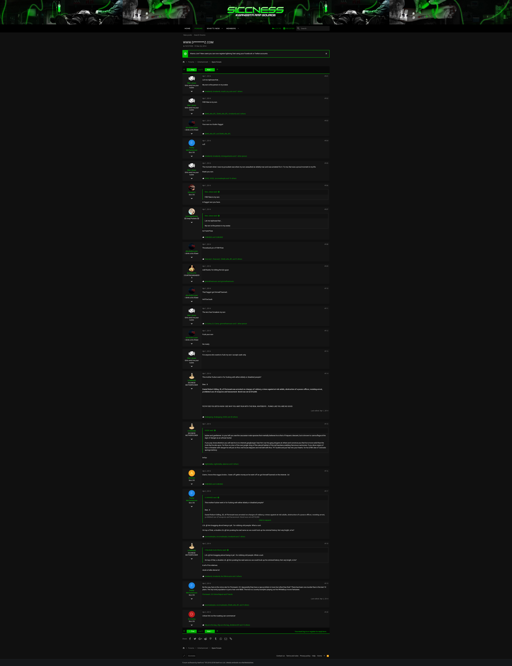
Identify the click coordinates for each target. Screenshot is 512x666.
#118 (326, 544)
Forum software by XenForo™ (203, 663)
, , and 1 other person (226, 156)
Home (319, 656)
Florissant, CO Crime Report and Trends (217, 594)
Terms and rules (292, 656)
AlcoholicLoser (192, 128)
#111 (326, 308)
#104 (326, 141)
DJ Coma (191, 619)
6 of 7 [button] (201, 70)
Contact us (280, 656)
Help (314, 656)
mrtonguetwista (191, 216)
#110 (326, 288)
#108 (326, 244)
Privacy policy (305, 656)
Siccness (191, 656)
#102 (326, 98)
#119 (326, 583)
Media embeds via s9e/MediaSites (240, 663)
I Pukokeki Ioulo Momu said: (215, 550)
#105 (326, 163)
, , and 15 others (220, 178)
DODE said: (209, 430)
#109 (326, 266)
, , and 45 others (221, 417)
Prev (192, 70)
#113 (326, 351)
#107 (326, 209)
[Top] (324, 656)
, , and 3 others (225, 114)
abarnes (191, 478)
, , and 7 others (223, 91)
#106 (326, 185)
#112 (326, 331)
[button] (222, 28)
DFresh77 (191, 192)
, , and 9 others (223, 259)
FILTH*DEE (189, 46)
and (218, 134)
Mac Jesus (191, 83)
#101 (326, 76)
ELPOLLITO (191, 273)
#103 (326, 121)
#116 (326, 471)
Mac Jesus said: (211, 192)
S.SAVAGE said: (211, 497)
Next (209, 70)
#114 (326, 373)
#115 (326, 424)
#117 (326, 491)
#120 (326, 612)
